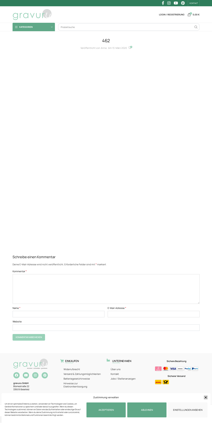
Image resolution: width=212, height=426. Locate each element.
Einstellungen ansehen (187, 410)
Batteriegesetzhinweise (77, 378)
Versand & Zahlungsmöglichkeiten (82, 374)
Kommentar (20, 271)
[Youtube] (26, 375)
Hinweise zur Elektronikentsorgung (75, 385)
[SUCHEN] (196, 27)
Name (16, 308)
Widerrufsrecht (72, 369)
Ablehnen (147, 410)
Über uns (116, 369)
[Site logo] (32, 14)
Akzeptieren (106, 410)
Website (17, 321)
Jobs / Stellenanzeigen (123, 378)
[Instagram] (35, 375)
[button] (205, 397)
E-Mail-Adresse (117, 308)
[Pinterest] (45, 375)
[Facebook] (16, 375)
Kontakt (115, 374)
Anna (104, 48)
